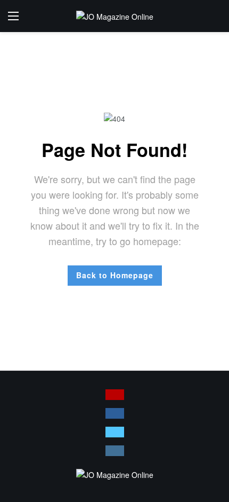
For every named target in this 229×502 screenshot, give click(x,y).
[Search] (213, 16)
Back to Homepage (114, 275)
